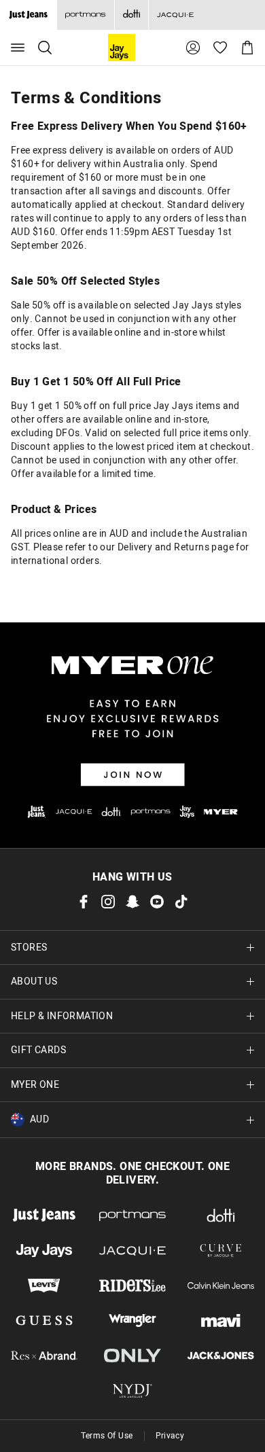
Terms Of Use (107, 1436)
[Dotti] (221, 1215)
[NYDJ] (132, 1391)
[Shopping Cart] (247, 47)
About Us (34, 981)
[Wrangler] (132, 1321)
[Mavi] (221, 1321)
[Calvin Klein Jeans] (221, 1285)
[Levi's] (44, 1285)
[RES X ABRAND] (44, 1355)
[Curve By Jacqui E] (221, 1251)
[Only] (132, 1355)
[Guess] (44, 1321)
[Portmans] (85, 15)
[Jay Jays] (44, 1251)
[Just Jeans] (44, 1215)
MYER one (35, 1085)
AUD (39, 1119)
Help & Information (62, 1016)
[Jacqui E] (175, 15)
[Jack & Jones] (221, 1355)
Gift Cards (38, 1050)
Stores (29, 947)
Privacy (170, 1436)
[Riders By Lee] (132, 1285)
